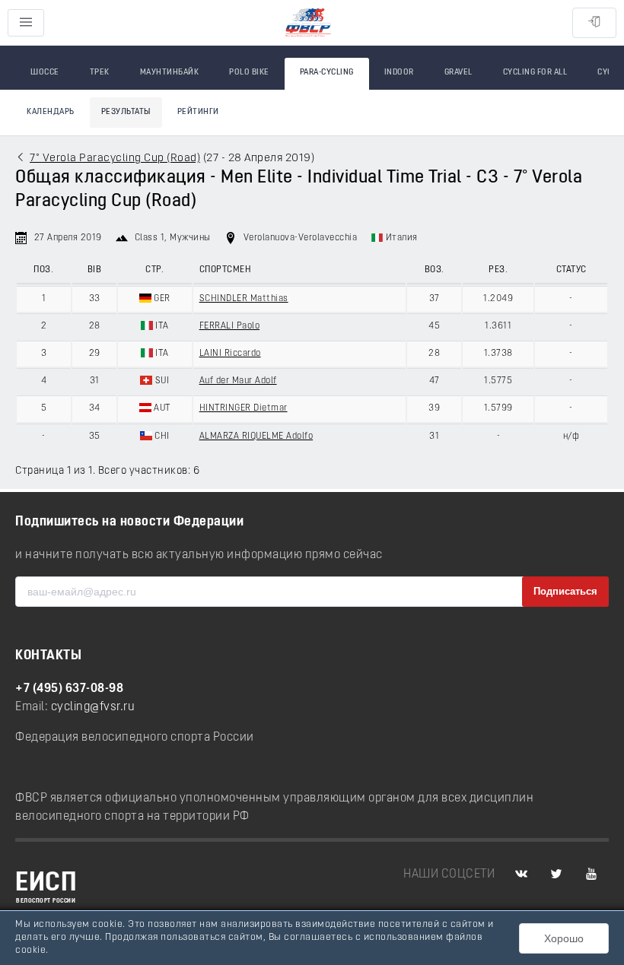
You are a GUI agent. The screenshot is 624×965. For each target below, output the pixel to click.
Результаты (126, 112)
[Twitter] (556, 874)
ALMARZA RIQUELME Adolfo (256, 436)
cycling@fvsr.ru (93, 707)
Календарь (51, 112)
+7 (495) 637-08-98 (69, 689)
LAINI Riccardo (230, 353)
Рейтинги (198, 112)
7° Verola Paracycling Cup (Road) (115, 158)
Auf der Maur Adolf (238, 381)
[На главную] (308, 23)
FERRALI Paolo (229, 326)
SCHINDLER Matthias (243, 298)
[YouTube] (591, 874)
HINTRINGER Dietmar (243, 408)
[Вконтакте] (521, 874)
